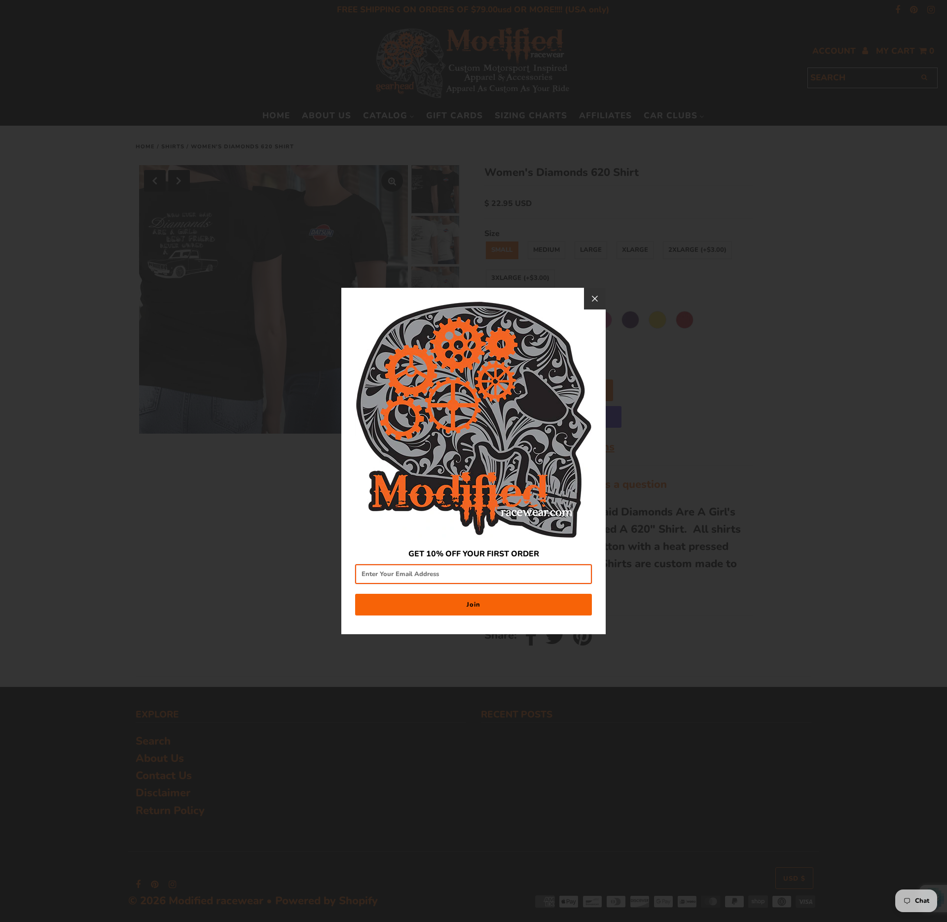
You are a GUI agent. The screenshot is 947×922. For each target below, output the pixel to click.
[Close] (595, 298)
